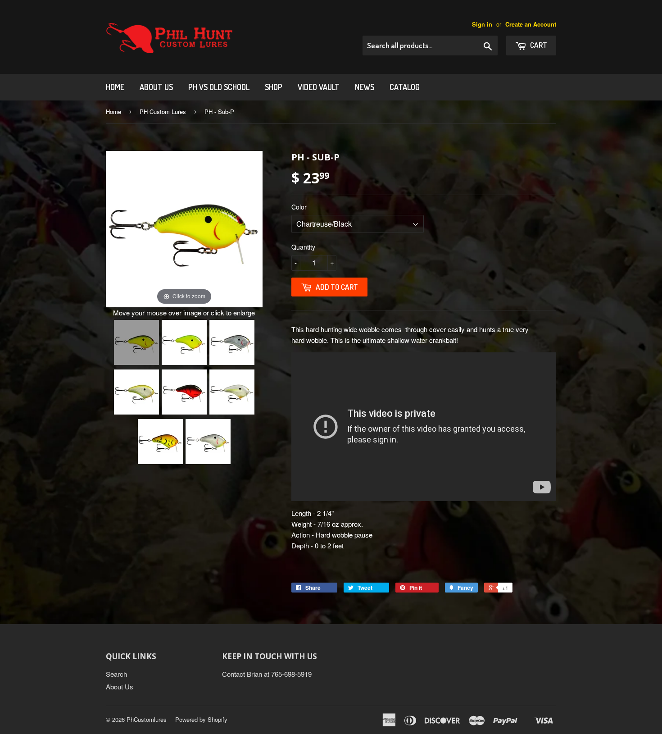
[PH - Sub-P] (136, 342)
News (364, 87)
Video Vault (319, 87)
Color (299, 206)
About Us (156, 87)
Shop (273, 87)
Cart (538, 45)
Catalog (405, 87)
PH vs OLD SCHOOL (218, 87)
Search (116, 674)
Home (115, 87)
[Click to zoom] (184, 228)
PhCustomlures (147, 719)
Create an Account (530, 24)
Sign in (482, 24)
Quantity (303, 246)
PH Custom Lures (163, 111)
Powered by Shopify (201, 719)
